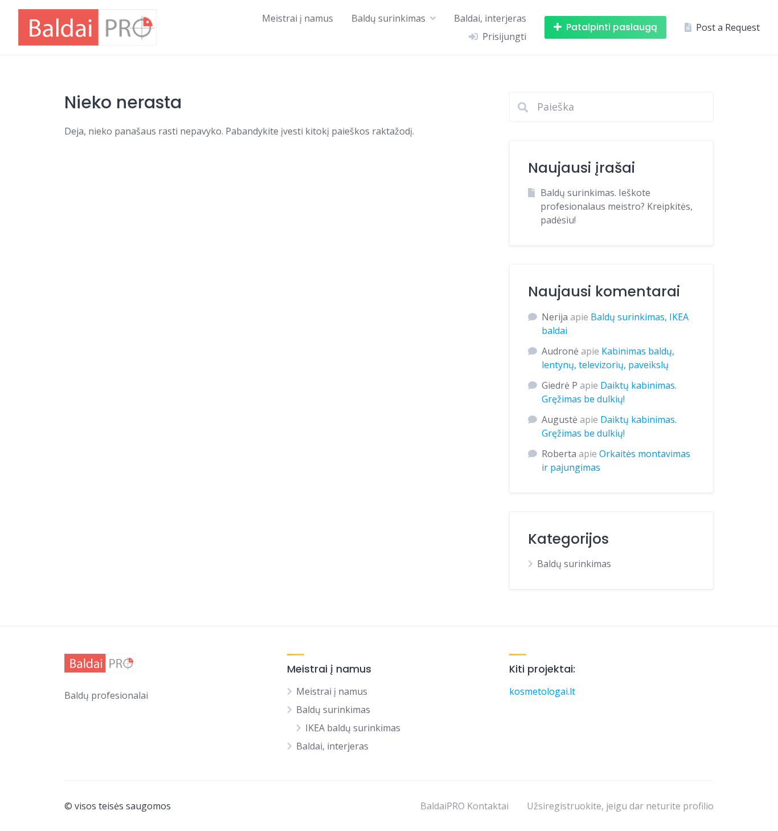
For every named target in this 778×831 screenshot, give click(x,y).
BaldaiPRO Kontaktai (464, 806)
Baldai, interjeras (490, 18)
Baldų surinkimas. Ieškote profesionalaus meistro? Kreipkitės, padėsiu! (616, 206)
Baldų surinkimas (388, 18)
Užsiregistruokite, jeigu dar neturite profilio (620, 806)
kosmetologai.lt (542, 691)
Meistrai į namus (297, 18)
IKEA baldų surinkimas (352, 728)
